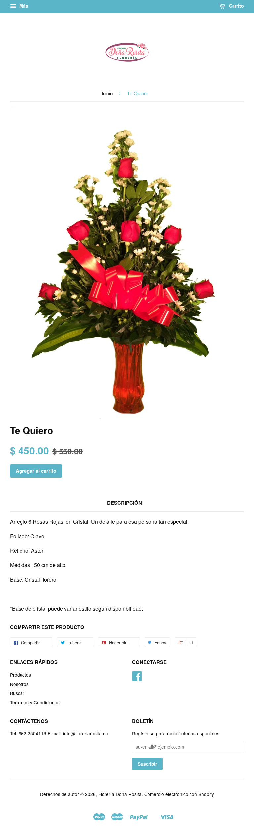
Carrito (236, 5)
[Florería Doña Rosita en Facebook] (137, 678)
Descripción (124, 502)
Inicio (107, 93)
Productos (20, 674)
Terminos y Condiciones (35, 702)
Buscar (17, 693)
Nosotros (19, 684)
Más (23, 5)
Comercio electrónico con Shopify (179, 794)
